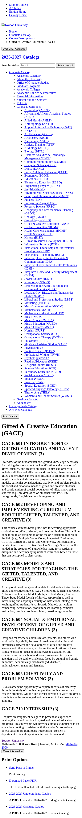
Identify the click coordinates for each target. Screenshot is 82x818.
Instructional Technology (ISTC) (44, 254)
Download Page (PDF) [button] (23, 780)
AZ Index (15, 8)
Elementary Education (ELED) (43, 182)
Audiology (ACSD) (36, 148)
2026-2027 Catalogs (20, 57)
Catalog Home (18, 15)
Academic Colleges (28, 89)
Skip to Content (18, 4)
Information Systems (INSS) (41, 244)
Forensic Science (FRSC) (39, 206)
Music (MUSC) (33, 316)
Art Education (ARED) (38, 134)
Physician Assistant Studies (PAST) (45, 344)
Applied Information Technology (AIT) (48, 127)
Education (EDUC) (36, 179)
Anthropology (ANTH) (38, 123)
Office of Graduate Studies (33, 82)
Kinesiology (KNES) (37, 282)
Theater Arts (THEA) (37, 392)
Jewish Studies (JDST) (38, 278)
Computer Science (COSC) (40, 165)
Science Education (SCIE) (40, 368)
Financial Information (30, 96)
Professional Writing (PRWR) (42, 354)
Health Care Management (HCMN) (45, 230)
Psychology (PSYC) (36, 358)
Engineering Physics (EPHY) (42, 185)
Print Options (10, 416)
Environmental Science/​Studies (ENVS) (48, 192)
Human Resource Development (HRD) (48, 241)
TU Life (22, 103)
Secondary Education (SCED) (42, 371)
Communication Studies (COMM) (45, 161)
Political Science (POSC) (39, 351)
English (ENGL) (34, 189)
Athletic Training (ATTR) (39, 144)
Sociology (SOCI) (35, 378)
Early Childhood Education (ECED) (46, 172)
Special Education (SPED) (40, 385)
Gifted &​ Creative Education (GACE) (47, 223)
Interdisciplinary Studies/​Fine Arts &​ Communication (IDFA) (46, 260)
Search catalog (10, 65)
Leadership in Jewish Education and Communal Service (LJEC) (46, 287)
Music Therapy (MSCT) (39, 327)
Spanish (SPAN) (34, 382)
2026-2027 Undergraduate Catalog (30, 793)
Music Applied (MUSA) (39, 320)
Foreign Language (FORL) (40, 203)
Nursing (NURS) (34, 330)
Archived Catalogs (20, 409)
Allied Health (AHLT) (37, 120)
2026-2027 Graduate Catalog (26, 806)
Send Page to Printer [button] (21, 767)
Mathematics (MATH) (37, 309)
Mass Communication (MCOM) (43, 306)
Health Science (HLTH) (38, 234)
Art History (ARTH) (36, 137)
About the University (29, 79)
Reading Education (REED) (41, 361)
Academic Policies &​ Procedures (36, 93)
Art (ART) (30, 130)
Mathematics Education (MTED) (44, 313)
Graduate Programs (28, 86)
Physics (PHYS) (34, 347)
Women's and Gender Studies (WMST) (48, 396)
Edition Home (17, 11)
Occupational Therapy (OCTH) (43, 337)
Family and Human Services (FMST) (46, 196)
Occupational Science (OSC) (41, 334)
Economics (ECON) (36, 175)
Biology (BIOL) (34, 151)
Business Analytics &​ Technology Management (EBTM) (44, 156)
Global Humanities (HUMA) (41, 227)
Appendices (24, 402)
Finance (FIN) (33, 199)
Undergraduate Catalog (23, 406)
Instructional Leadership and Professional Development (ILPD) (49, 249)
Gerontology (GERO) (37, 220)
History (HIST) (33, 237)
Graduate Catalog (19, 35)
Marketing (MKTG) (36, 303)
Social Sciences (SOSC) (39, 375)
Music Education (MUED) (40, 323)
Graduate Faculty (27, 399)
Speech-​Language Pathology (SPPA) (46, 389)
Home (13, 31)
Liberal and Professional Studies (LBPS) (48, 299)
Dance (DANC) (34, 168)
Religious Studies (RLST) (40, 365)
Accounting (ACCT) (37, 110)
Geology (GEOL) (35, 216)
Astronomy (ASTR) (36, 141)
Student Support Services (32, 99)
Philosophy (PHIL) (35, 340)
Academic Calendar (29, 75)
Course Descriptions (21, 38)
